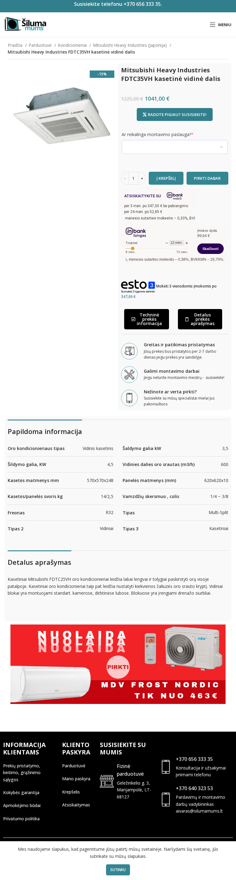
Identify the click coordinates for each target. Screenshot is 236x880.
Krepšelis (71, 792)
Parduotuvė (41, 45)
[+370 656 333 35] (166, 767)
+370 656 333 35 (194, 759)
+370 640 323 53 (194, 788)
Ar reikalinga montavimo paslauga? (167, 134)
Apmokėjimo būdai (22, 805)
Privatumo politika (21, 819)
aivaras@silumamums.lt (199, 811)
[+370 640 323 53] (166, 799)
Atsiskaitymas (76, 805)
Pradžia (16, 45)
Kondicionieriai (73, 45)
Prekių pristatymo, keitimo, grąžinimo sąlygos (22, 772)
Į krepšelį (166, 178)
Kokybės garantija (21, 792)
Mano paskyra (76, 779)
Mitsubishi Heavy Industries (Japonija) (130, 45)
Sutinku (118, 869)
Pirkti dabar (207, 178)
